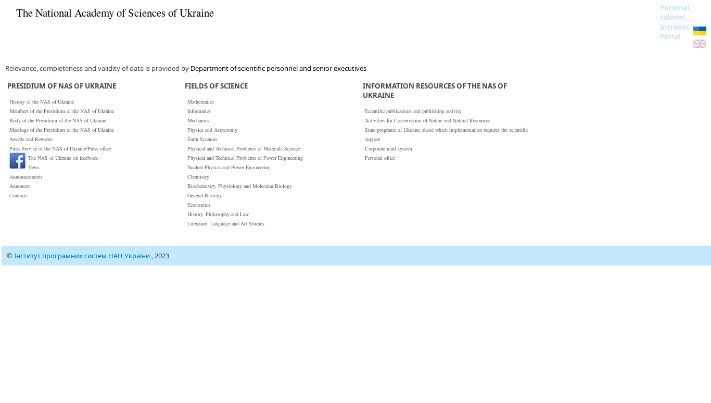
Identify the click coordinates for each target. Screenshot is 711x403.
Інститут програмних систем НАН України (82, 255)
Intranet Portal (675, 31)
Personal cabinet (675, 12)
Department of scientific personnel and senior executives (278, 68)
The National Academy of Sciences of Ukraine (115, 12)
